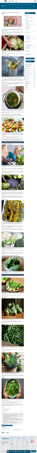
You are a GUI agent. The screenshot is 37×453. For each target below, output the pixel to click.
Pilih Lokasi (26, 15)
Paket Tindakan (27, 83)
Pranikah (27, 79)
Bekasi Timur (23, 443)
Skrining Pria (27, 75)
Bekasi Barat (27, 442)
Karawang (27, 444)
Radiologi (26, 85)
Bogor (22, 441)
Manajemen (11, 441)
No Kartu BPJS (27, 50)
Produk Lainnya (27, 81)
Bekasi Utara (27, 443)
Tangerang (23, 442)
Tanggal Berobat (27, 26)
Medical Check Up (27, 66)
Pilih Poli (26, 19)
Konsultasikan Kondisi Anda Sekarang (7, 425)
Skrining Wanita (28, 77)
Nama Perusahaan (27, 41)
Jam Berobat (27, 28)
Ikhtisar (11, 445)
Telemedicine (17, 442)
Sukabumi (23, 446)
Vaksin (26, 87)
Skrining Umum (28, 68)
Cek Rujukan (30, 58)
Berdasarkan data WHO (4, 50)
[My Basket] (35, 1)
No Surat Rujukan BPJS (28, 54)
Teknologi (17, 441)
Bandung (27, 441)
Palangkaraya (23, 445)
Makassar (23, 444)
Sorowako (27, 445)
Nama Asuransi (27, 32)
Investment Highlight (12, 446)
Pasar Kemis (27, 446)
